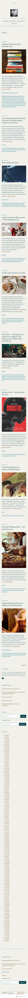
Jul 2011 (6, 817)
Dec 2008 (7, 869)
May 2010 (7, 841)
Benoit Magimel (9, 588)
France (7, 260)
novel (20, 515)
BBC (11, 203)
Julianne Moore (8, 102)
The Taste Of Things (20, 590)
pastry (3, 321)
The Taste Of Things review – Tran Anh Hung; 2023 (13, 528)
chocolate (7, 318)
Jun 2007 (7, 898)
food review (4, 315)
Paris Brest (23, 320)
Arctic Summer (15, 96)
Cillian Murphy (4, 99)
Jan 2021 (7, 773)
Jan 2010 (7, 847)
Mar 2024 (7, 744)
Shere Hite (7, 379)
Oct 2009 (7, 852)
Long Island (13, 102)
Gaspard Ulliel (7, 204)
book (15, 97)
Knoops (7, 320)
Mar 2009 (7, 863)
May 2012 (7, 807)
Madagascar (20, 376)
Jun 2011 (7, 819)
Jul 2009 (7, 856)
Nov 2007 (7, 891)
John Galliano (7, 261)
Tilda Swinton (10, 106)
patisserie (6, 321)
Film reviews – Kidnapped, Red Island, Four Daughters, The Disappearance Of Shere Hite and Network (12, 337)
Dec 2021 (7, 755)
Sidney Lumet (12, 379)
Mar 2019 (7, 797)
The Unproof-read (12, 92)
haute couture (15, 260)
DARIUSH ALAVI (14, 21)
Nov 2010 (7, 830)
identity (12, 204)
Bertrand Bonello (9, 97)
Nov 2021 (7, 757)
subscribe (22, 724)
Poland (9, 151)
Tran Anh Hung (5, 591)
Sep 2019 (7, 788)
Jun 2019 (7, 792)
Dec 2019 (7, 783)
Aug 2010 (7, 836)
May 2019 (7, 794)
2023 (3, 148)
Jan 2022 (7, 753)
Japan (3, 455)
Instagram (4, 975)
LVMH (18, 261)
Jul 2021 (7, 762)
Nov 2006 (7, 911)
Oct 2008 (7, 873)
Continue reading (6, 89)
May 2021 (7, 766)
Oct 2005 (7, 935)
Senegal (15, 151)
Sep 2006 (7, 915)
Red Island (20, 377)
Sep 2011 (7, 816)
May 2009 (7, 860)
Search (23, 716)
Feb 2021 (7, 772)
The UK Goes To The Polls (7, 697)
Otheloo (21, 653)
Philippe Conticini (11, 321)
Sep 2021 (7, 761)
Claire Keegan (13, 99)
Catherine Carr (18, 203)
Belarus (14, 148)
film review (6, 92)
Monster (12, 455)
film (14, 100)
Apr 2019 (7, 796)
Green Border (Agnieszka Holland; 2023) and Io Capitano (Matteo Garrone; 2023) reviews (13, 120)
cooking (16, 588)
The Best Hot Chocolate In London (13, 273)
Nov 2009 (7, 851)
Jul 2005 (7, 940)
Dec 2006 (7, 909)
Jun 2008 (7, 878)
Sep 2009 (7, 854)
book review (18, 97)
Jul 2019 (7, 790)
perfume (3, 206)
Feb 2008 (7, 885)
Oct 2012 (7, 805)
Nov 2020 (7, 775)
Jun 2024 (7, 739)
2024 (5, 148)
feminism (14, 374)
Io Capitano (20, 149)
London (13, 320)
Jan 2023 (7, 751)
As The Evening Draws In (8, 515)
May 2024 (7, 741)
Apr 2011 (7, 823)
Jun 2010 (7, 839)
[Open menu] (14, 3)
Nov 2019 (7, 785)
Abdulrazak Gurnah (5, 96)
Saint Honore (17, 321)
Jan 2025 (7, 735)
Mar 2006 (7, 926)
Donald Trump (7, 100)
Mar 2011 (7, 825)
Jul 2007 (7, 896)
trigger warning (5, 656)
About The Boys (6, 203)
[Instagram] (3, 678)
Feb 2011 (7, 827)
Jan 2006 (7, 929)
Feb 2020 (7, 779)
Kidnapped (16, 376)
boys (15, 203)
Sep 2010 (7, 834)
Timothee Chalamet (22, 206)
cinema (9, 99)
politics (14, 103)
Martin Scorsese (17, 204)
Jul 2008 (7, 876)
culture (16, 258)
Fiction (3, 512)
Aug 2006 (7, 917)
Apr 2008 (7, 882)
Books (3, 92)
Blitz (13, 97)
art (2, 653)
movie (24, 102)
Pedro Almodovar (9, 103)
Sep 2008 (7, 874)
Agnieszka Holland (9, 148)
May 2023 (7, 750)
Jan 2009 (7, 867)
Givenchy (10, 260)
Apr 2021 (7, 768)
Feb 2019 (7, 799)
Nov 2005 (7, 933)
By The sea (22, 97)
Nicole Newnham (15, 377)
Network (9, 377)
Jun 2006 (7, 920)
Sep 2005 (7, 937)
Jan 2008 (7, 887)
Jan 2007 (7, 907)
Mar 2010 (7, 845)
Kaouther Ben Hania (10, 376)
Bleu (13, 203)
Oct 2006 (7, 913)
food (17, 318)
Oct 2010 (7, 832)
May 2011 (7, 821)
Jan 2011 (7, 828)
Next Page (23, 665)
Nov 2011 (7, 812)
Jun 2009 (7, 858)
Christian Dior (8, 258)
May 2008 (7, 880)
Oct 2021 (7, 759)
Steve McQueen (11, 105)
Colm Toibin (18, 99)
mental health (13, 653)
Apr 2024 (7, 742)
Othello (18, 653)
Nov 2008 (7, 871)
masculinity (22, 204)
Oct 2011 (7, 814)
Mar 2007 (7, 904)
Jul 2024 (7, 737)
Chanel (23, 203)
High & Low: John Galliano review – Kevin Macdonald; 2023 (13, 218)
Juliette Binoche (9, 590)
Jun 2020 (7, 777)
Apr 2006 (7, 924)
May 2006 (7, 922)
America (10, 96)
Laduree (10, 320)
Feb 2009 (7, 865)
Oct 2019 (7, 786)
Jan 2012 (7, 808)
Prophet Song (17, 103)
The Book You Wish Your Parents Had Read (11, 654)
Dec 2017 (7, 803)
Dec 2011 (7, 810)
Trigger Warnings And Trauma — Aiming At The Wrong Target (13, 604)
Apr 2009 (7, 862)
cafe (4, 318)
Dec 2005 (7, 931)
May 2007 (7, 900)
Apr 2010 (7, 843)
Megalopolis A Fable (19, 102)
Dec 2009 (7, 849)
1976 (3, 374)
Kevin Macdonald (13, 261)
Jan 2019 (7, 801)
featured (12, 100)
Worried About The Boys (10, 163)
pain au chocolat (18, 320)
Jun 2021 (7, 764)
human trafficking (14, 149)
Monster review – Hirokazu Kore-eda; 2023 (13, 393)
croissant (11, 318)
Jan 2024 (7, 748)
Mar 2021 (7, 770)
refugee (12, 151)
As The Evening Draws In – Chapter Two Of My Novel (11, 468)
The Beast (21, 105)
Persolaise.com (22, 675)
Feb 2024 (7, 746)
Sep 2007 (7, 894)
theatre (20, 654)
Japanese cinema (7, 455)
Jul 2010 (7, 838)
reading (22, 103)
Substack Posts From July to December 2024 (11, 45)
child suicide (5, 653)
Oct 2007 (7, 893)
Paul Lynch (4, 103)
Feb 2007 (7, 905)
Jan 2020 (7, 781)
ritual (16, 590)
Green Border (8, 149)
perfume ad (7, 206)
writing (16, 92)
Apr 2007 (7, 902)
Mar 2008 (7, 884)
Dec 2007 (7, 889)
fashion (19, 258)
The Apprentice (17, 105)
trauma (23, 654)
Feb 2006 (7, 928)
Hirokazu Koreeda (22, 454)
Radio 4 (11, 206)
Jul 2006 (7, 918)
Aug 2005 (7, 939)
